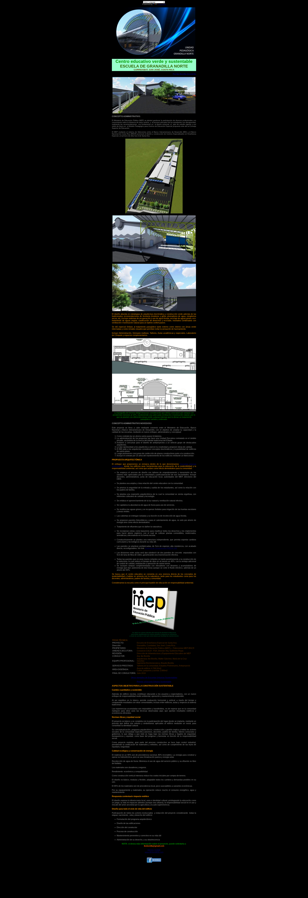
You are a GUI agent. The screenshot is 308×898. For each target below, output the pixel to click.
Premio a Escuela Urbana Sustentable (154, 682)
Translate (162, 4)
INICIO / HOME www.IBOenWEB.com (154, 851)
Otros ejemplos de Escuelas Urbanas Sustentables (154, 678)
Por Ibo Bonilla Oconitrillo (184, 74)
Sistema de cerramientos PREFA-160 (161, 548)
